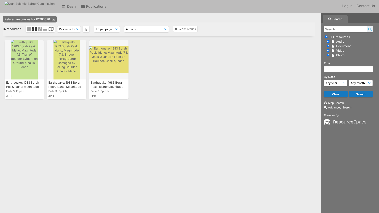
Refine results (187, 29)
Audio (339, 41)
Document (343, 46)
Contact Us (365, 6)
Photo (339, 55)
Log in (347, 6)
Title (327, 63)
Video (339, 50)
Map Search (336, 103)
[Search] (370, 29)
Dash (71, 6)
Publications (95, 6)
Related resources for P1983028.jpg (30, 19)
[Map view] (51, 29)
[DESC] (86, 29)
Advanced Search (339, 107)
